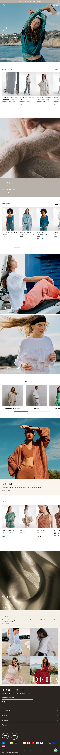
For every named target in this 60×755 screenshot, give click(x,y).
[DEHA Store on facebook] (2, 702)
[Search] (51, 5)
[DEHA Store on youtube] (7, 702)
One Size (27, 526)
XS (4, 93)
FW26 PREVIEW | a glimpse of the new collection (30, 1)
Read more (5, 607)
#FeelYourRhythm (6, 623)
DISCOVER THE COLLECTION (10, 37)
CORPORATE (5, 720)
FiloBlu (17, 752)
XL (15, 93)
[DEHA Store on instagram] (4, 702)
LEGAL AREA (5, 715)
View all (56, 69)
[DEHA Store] (3, 5)
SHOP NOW (5, 311)
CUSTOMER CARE (6, 710)
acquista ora (6, 490)
